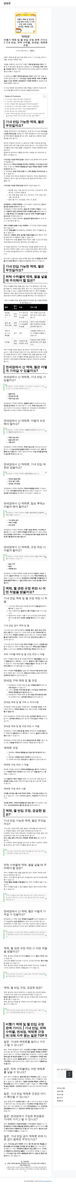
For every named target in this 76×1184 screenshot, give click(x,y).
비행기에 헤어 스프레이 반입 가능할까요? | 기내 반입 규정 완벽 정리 (27, 1167)
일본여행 (60, 1091)
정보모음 (26, 1161)
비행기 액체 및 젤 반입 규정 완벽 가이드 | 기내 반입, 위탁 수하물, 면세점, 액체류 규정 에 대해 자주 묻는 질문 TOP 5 (25, 115)
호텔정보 (60, 1101)
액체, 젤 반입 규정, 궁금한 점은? (16, 111)
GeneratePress (47, 1181)
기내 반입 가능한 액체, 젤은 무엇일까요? (18, 99)
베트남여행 (61, 1088)
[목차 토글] (44, 96)
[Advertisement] (64, 1139)
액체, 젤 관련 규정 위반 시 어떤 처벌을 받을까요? (21, 109)
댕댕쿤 (7, 3)
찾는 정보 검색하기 (63, 1069)
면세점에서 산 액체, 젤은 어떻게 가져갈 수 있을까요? (22, 106)
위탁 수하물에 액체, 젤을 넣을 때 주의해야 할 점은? (22, 104)
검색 (69, 1074)
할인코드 (60, 1098)
